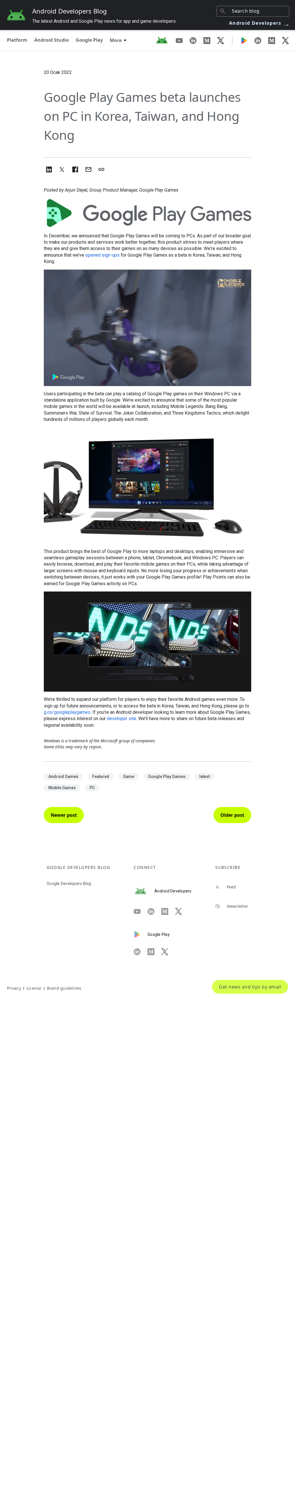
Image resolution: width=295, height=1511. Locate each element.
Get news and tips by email (250, 987)
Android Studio (51, 40)
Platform (17, 40)
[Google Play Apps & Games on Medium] (275, 40)
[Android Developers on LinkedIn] (196, 40)
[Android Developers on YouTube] (183, 40)
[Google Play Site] (247, 40)
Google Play (89, 40)
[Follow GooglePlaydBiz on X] (285, 40)
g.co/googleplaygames (67, 712)
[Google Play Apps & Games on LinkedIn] (261, 40)
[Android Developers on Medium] (210, 40)
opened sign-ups (102, 255)
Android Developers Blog (69, 11)
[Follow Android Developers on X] (220, 40)
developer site (121, 718)
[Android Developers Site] (165, 40)
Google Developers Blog (69, 883)
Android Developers (259, 23)
